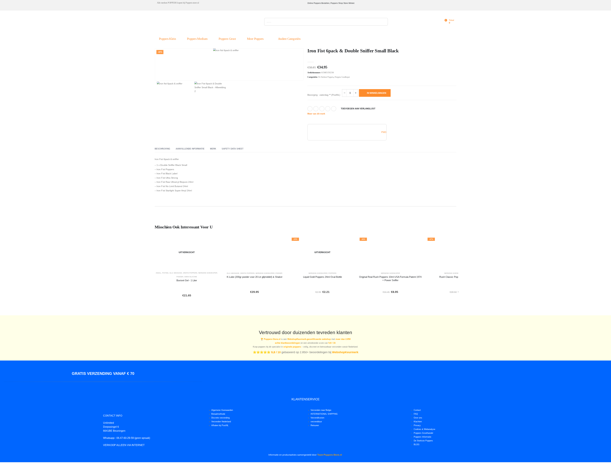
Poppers (332, 273)
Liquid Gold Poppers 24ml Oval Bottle (322, 277)
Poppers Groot (227, 38)
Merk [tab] (213, 149)
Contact (417, 410)
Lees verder (189, 265)
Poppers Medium (197, 38)
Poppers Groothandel (423, 433)
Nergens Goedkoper (342, 77)
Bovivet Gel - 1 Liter (186, 280)
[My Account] (430, 22)
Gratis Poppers (190, 273)
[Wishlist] (437, 22)
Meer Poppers (255, 38)
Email (333, 108)
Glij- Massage (175, 273)
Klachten (418, 422)
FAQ (416, 414)
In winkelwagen (376, 93)
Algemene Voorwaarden (222, 410)
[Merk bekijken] (320, 132)
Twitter (315, 108)
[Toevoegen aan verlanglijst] (214, 241)
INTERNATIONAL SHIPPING (324, 414)
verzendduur (316, 422)
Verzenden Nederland (221, 422)
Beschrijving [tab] (162, 149)
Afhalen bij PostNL (219, 425)
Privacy (417, 425)
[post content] (187, 252)
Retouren (315, 425)
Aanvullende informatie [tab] (190, 149)
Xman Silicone (190, 277)
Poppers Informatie (422, 437)
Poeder (179, 277)
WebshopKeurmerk (345, 352)
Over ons (418, 418)
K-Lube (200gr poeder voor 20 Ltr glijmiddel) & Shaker (254, 277)
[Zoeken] (383, 21)
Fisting (165, 273)
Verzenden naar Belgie (321, 410)
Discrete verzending (220, 418)
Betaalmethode (218, 414)
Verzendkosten (317, 418)
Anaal (158, 273)
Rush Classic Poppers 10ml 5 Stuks (458, 277)
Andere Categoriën (289, 38)
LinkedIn (321, 108)
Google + (327, 108)
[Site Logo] (190, 22)
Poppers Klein (167, 38)
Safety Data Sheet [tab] (232, 149)
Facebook (310, 108)
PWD (383, 132)
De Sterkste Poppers (326, 77)
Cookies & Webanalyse (424, 429)
